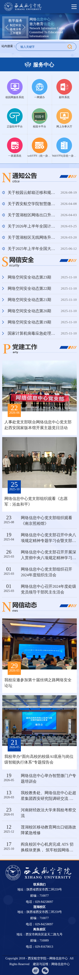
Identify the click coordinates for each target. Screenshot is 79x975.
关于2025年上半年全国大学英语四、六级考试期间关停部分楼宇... (32, 248)
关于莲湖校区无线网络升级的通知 (32, 237)
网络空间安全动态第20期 (32, 311)
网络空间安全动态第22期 (32, 288)
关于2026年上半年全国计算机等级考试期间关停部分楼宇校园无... (32, 226)
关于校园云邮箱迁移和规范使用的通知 (32, 192)
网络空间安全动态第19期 (32, 322)
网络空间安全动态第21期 (32, 299)
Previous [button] (6, 27)
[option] (15, 26)
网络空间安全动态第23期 (32, 277)
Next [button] (23, 27)
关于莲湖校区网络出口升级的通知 (32, 215)
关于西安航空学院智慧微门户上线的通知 (32, 204)
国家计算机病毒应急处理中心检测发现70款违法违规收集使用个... (32, 333)
